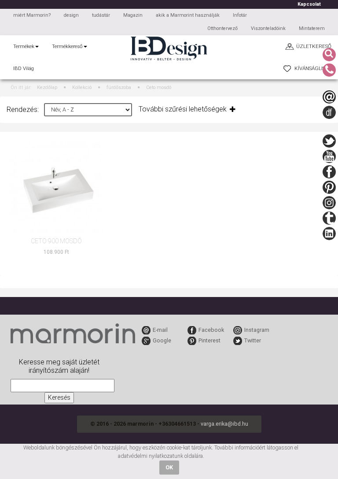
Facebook (211, 330)
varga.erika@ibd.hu (224, 423)
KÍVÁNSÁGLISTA (312, 68)
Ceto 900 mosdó (56, 241)
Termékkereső (67, 46)
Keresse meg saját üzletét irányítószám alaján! (59, 366)
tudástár (101, 15)
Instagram (256, 330)
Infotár (240, 15)
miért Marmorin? (32, 15)
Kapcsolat (309, 4)
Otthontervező (222, 28)
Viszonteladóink (268, 28)
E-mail (160, 330)
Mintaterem (312, 28)
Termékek (23, 46)
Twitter (252, 340)
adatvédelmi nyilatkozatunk (150, 456)
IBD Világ (23, 68)
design (71, 15)
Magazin (133, 15)
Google (162, 340)
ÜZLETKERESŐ (313, 46)
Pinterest (209, 340)
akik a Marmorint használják (188, 15)
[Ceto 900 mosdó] (56, 188)
